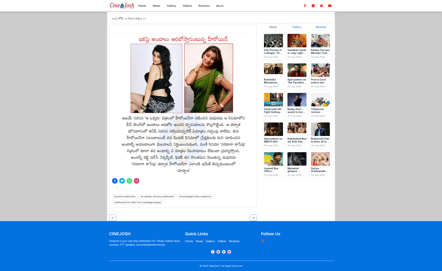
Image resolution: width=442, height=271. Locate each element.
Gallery (210, 241)
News (199, 241)
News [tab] (273, 27)
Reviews (234, 241)
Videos (222, 241)
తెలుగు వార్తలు (135, 18)
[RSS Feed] (263, 241)
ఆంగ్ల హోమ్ (117, 18)
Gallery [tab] (297, 27)
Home (189, 241)
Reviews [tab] (321, 27)
